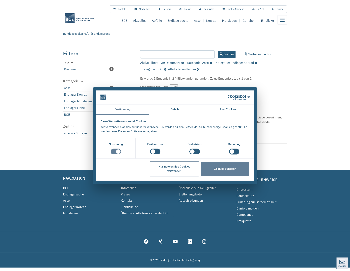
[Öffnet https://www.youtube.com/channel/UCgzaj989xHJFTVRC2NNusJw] (175, 242)
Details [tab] (175, 109)
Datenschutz (245, 196)
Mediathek (144, 9)
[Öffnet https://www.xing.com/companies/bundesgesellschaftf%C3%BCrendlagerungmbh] (160, 242)
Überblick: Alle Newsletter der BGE (145, 213)
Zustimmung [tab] (122, 109)
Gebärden (209, 9)
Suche (280, 9)
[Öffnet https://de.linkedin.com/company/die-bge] (189, 242)
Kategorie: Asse (198, 63)
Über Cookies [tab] (227, 109)
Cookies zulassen (225, 168)
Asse (67, 88)
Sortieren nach (258, 54)
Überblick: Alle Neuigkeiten (198, 188)
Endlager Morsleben (78, 101)
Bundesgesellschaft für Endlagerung (86, 33)
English (260, 9)
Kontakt (122, 9)
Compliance (244, 215)
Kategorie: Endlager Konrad (235, 63)
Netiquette (243, 221)
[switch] (155, 151)
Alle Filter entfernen (182, 69)
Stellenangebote (190, 194)
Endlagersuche (74, 108)
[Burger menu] (282, 20)
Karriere (167, 9)
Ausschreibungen (191, 201)
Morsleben (70, 213)
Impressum (244, 189)
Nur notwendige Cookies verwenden (174, 169)
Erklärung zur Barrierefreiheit (256, 202)
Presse (187, 9)
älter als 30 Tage (75, 133)
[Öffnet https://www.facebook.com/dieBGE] (146, 242)
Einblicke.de (129, 207)
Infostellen (128, 188)
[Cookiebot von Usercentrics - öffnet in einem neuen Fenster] (234, 97)
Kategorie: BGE (152, 69)
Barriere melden (247, 208)
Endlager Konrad (75, 95)
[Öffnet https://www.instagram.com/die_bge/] (204, 242)
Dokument (71, 69)
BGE (67, 115)
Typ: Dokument (169, 63)
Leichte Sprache (235, 9)
